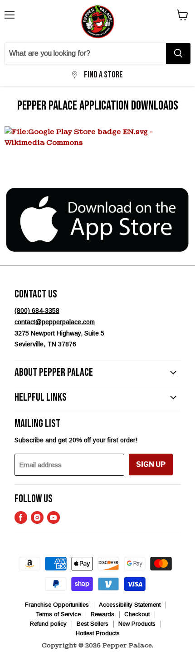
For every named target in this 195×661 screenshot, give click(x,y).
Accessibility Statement (130, 604)
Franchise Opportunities (57, 604)
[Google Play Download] (97, 153)
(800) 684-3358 (37, 310)
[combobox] (85, 53)
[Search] (178, 53)
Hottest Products (98, 633)
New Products (137, 623)
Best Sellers (92, 623)
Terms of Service (58, 614)
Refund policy (48, 623)
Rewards (102, 614)
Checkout (137, 614)
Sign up (151, 464)
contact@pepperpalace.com (55, 322)
